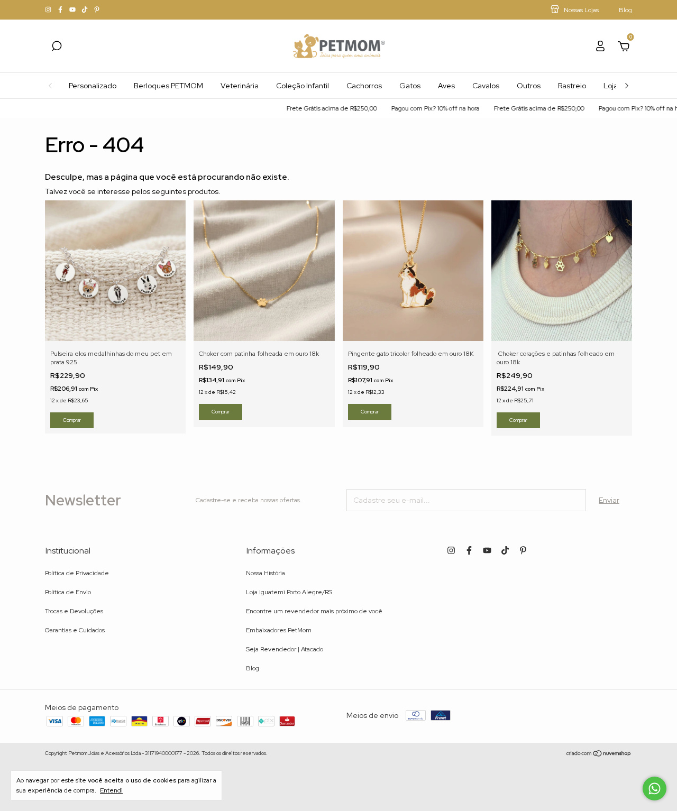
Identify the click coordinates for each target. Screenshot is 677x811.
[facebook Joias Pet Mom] (61, 10)
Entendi (111, 790)
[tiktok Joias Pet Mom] (85, 10)
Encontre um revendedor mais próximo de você (314, 611)
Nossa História (265, 573)
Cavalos (485, 85)
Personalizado (92, 85)
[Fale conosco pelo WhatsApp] (654, 788)
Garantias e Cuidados (75, 630)
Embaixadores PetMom (279, 630)
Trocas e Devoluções (74, 611)
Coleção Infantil (302, 85)
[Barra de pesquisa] (56, 48)
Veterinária (240, 85)
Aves (446, 85)
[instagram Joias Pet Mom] (49, 10)
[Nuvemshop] (599, 754)
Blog (252, 668)
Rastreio (572, 85)
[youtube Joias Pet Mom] (73, 10)
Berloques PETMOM (168, 85)
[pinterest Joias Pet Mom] (97, 10)
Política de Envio (68, 592)
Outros (529, 85)
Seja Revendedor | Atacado (284, 649)
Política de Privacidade (77, 573)
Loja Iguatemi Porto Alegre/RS (289, 592)
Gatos (409, 85)
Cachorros (364, 85)
